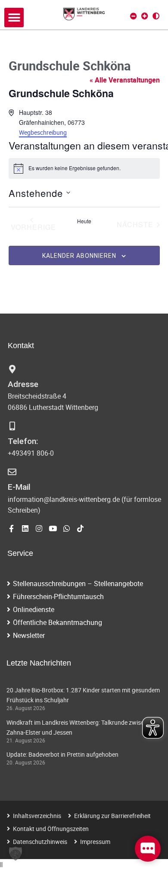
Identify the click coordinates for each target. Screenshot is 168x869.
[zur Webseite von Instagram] (39, 528)
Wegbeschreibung (43, 132)
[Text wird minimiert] (133, 16)
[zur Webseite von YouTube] (52, 528)
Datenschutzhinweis (40, 841)
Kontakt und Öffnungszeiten (51, 829)
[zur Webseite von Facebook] (11, 528)
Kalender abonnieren (79, 255)
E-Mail (19, 487)
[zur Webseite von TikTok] (80, 528)
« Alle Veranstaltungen (125, 80)
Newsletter (29, 635)
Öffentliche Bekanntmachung (57, 622)
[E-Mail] (12, 472)
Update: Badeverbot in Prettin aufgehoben (62, 754)
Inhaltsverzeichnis (37, 816)
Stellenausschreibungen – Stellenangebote (78, 583)
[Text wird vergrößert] (144, 16)
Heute (84, 221)
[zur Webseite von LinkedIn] (25, 528)
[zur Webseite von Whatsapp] (66, 528)
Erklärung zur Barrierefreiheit (112, 816)
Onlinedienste (33, 609)
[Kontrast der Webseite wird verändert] (155, 16)
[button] (14, 17)
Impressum (95, 841)
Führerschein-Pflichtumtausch (58, 596)
